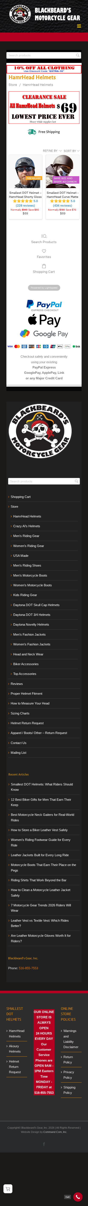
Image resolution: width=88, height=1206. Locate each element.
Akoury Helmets (15, 1048)
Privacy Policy (68, 1074)
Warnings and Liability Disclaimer (70, 1039)
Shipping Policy (69, 1090)
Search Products (44, 242)
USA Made (20, 555)
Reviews (17, 684)
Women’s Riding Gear (28, 546)
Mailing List (18, 752)
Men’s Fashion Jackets (29, 634)
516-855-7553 (28, 968)
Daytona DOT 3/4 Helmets (31, 614)
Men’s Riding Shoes (27, 565)
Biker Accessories (26, 664)
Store (13, 85)
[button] (7, 1188)
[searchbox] (43, 55)
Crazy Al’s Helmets (26, 526)
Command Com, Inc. (55, 1132)
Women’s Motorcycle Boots (32, 585)
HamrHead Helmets (38, 85)
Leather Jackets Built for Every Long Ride (40, 855)
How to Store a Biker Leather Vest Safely (39, 830)
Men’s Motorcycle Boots (30, 575)
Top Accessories (24, 674)
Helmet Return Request (27, 723)
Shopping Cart (44, 272)
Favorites (44, 257)
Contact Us (18, 743)
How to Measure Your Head (30, 703)
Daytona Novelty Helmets (31, 624)
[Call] (78, 1197)
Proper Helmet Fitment (26, 693)
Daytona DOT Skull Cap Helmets (36, 605)
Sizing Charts (20, 713)
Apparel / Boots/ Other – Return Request (39, 733)
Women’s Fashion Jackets (31, 644)
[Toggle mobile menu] (79, 26)
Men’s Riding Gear (26, 536)
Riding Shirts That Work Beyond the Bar (38, 880)
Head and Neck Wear (28, 654)
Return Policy (68, 1059)
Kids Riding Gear (25, 595)
